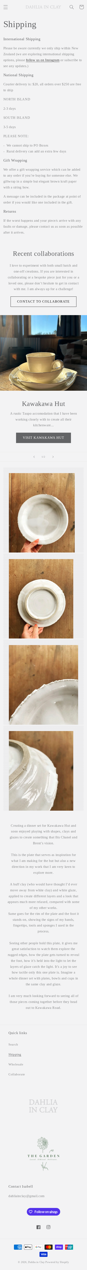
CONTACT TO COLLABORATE (43, 301)
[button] (5, 7)
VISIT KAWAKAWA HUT (43, 437)
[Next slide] (53, 456)
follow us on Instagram (43, 60)
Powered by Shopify (57, 1262)
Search (13, 1044)
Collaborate (16, 1074)
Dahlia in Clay (36, 1262)
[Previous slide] (34, 456)
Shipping (14, 1054)
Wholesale (15, 1064)
